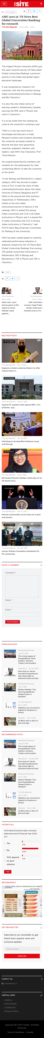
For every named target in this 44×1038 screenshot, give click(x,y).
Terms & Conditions (15, 1032)
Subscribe (22, 956)
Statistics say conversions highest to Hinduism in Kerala (29, 710)
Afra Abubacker (8, 296)
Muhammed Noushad (26, 650)
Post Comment (12, 622)
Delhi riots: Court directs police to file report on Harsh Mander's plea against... (10, 308)
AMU (7, 272)
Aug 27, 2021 (22, 402)
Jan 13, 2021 (22, 475)
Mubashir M (22, 668)
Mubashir (21, 718)
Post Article (11, 1003)
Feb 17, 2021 (22, 511)
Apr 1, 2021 (22, 705)
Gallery (8, 1000)
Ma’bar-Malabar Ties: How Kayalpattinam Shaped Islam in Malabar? (27, 693)
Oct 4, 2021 (22, 687)
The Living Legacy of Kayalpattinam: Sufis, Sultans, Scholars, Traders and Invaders (27, 659)
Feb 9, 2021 (6, 299)
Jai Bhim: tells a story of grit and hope (28, 722)
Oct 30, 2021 (33, 668)
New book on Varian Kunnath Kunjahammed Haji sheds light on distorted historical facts (28, 675)
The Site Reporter (9, 27)
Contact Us (10, 1007)
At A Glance (10, 12)
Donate (30, 1032)
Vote (8, 872)
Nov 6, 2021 (31, 718)
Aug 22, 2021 (23, 653)
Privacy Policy (11, 1011)
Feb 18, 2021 (22, 438)
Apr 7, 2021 (21, 365)
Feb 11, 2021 (37, 299)
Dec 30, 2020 (22, 548)
